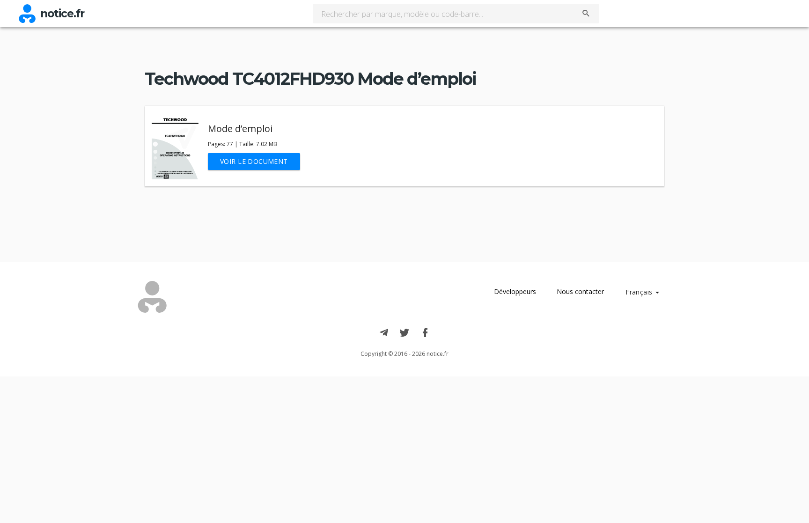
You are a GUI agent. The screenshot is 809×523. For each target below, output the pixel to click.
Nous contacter (580, 291)
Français (640, 291)
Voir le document (254, 161)
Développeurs (515, 291)
